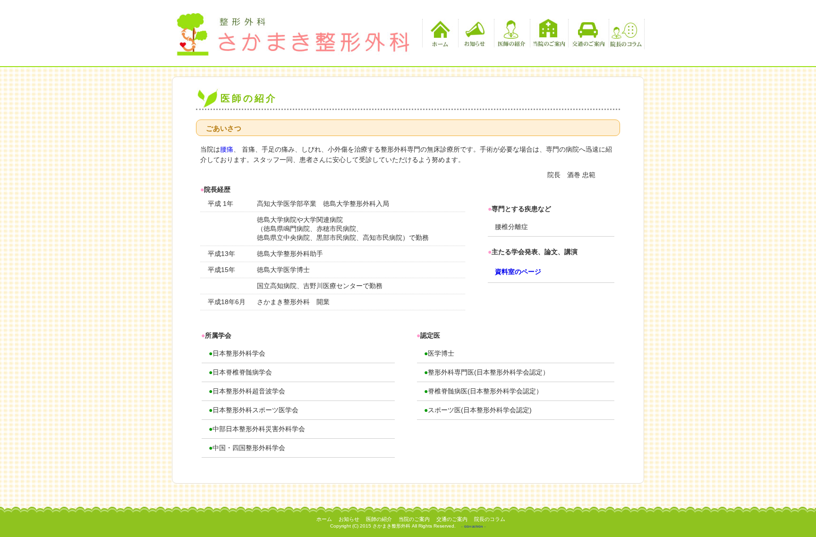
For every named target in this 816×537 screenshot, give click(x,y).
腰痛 (226, 149)
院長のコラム (625, 33)
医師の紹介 (510, 33)
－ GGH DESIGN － (473, 526)
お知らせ (475, 33)
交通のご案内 (587, 33)
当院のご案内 (549, 33)
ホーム (439, 33)
